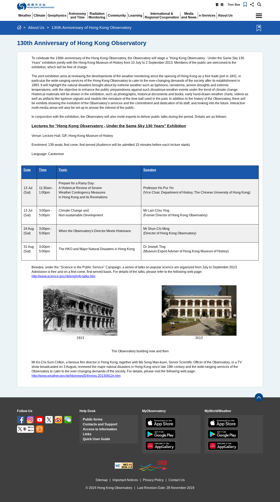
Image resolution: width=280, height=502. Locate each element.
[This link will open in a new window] (20, 419)
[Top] (259, 397)
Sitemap (102, 480)
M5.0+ (31, 427)
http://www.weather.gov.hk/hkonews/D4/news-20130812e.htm (76, 375)
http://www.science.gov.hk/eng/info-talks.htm (63, 276)
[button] (251, 4)
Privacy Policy (153, 480)
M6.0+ (31, 430)
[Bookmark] (245, 4)
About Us (36, 27)
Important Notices (125, 480)
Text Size (234, 4)
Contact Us (176, 480)
